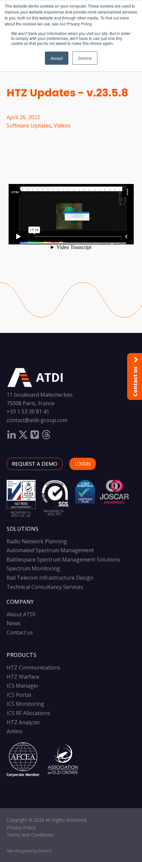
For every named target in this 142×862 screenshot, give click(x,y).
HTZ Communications (33, 667)
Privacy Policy (21, 827)
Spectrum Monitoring (33, 568)
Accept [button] (57, 58)
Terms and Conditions (30, 835)
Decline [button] (85, 58)
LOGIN (82, 464)
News (13, 623)
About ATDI (21, 614)
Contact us (20, 632)
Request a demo (34, 464)
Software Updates (29, 125)
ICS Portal (19, 695)
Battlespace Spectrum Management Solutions (63, 559)
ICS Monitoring (25, 703)
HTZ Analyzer (23, 722)
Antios (14, 731)
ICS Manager (23, 685)
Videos (62, 125)
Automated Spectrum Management (50, 550)
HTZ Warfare (23, 676)
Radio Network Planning (37, 541)
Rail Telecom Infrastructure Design (50, 577)
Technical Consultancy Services (45, 587)
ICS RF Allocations (28, 713)
